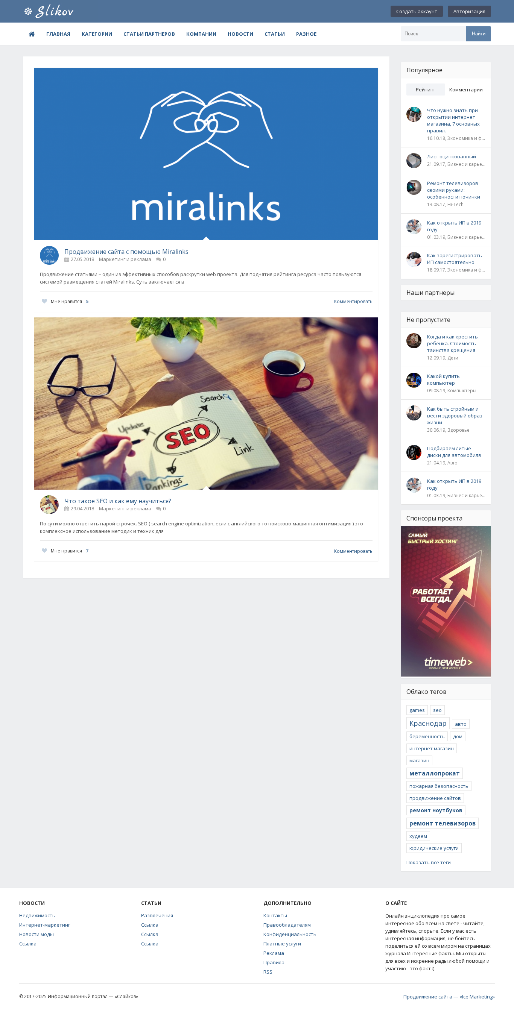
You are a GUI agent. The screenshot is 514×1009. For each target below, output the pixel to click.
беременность (427, 736)
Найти (478, 33)
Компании (201, 33)
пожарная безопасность (438, 786)
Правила (273, 962)
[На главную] (60, 11)
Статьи (275, 33)
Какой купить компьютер (443, 379)
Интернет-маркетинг (44, 924)
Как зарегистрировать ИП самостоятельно (454, 259)
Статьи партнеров (149, 33)
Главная (58, 33)
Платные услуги (282, 943)
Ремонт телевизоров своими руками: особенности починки (453, 190)
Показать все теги (428, 862)
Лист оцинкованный (451, 156)
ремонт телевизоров (442, 823)
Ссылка (27, 943)
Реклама (273, 953)
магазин (419, 760)
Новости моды (36, 934)
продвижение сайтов (435, 798)
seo (437, 710)
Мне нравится (69, 301)
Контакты (275, 915)
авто (461, 724)
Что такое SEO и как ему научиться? (117, 501)
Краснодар (428, 723)
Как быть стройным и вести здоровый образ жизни (454, 415)
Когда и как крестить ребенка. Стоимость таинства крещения (452, 343)
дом (457, 736)
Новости (240, 33)
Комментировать (353, 301)
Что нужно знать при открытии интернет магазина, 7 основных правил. (453, 120)
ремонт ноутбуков (435, 810)
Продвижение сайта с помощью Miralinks (126, 251)
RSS (267, 971)
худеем (418, 836)
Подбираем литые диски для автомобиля (454, 451)
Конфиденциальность (289, 934)
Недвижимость (37, 915)
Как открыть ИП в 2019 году (454, 226)
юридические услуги (434, 848)
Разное (306, 33)
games (417, 710)
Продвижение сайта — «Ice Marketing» (449, 996)
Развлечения (157, 915)
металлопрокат (434, 773)
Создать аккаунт (416, 11)
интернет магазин (431, 748)
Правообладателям (287, 924)
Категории (97, 33)
